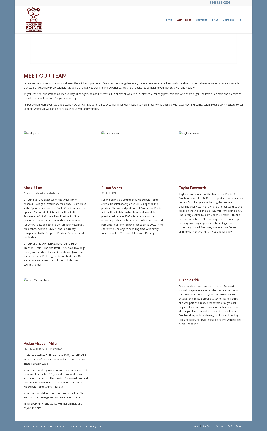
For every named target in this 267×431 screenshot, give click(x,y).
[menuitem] (240, 19)
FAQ (215, 20)
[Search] (240, 19)
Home (168, 20)
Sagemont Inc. (99, 426)
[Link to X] (240, 2)
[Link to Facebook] (235, 2)
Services (201, 20)
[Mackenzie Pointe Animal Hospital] (34, 19)
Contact (228, 20)
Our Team (184, 20)
